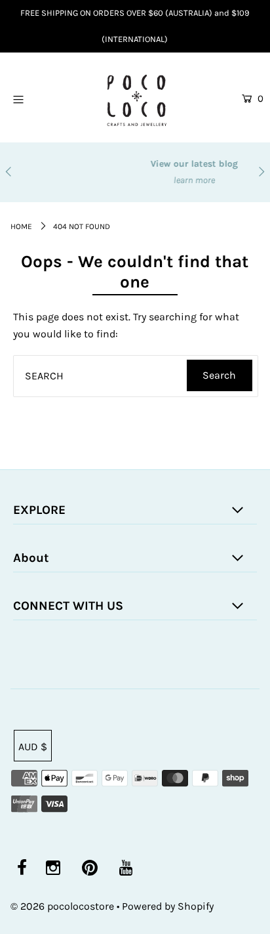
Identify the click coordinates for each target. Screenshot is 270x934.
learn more (154, 180)
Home (21, 226)
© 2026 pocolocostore (62, 906)
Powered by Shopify (168, 906)
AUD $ (32, 746)
